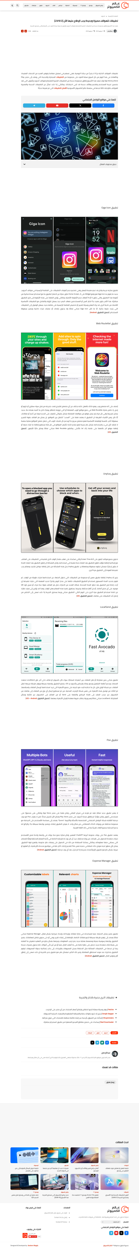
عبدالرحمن (110, 31)
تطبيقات (90, 1033)
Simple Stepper (108, 1013)
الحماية (67, 5)
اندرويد (47, 5)
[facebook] (103, 105)
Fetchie (111, 1009)
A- (22, 31)
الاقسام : (126, 1221)
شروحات (126, 1165)
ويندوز (90, 5)
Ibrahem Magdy (33, 1245)
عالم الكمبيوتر (107, 1245)
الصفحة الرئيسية (113, 16)
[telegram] (34, 105)
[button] (107, 1043)
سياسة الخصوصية (61, 1221)
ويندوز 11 (83, 5)
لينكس (60, 5)
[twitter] (80, 105)
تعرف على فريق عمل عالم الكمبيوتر (55, 1212)
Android (93, 312)
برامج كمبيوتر (99, 5)
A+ (25, 31)
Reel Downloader (107, 1022)
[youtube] (57, 105)
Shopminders (108, 1018)
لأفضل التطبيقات (60, 88)
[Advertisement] (69, 55)
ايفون (40, 5)
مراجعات (34, 5)
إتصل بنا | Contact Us (60, 1217)
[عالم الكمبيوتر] (118, 5)
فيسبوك (75, 5)
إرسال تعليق (110, 1082)
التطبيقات (60, 77)
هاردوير (26, 5)
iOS (109, 432)
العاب (53, 5)
